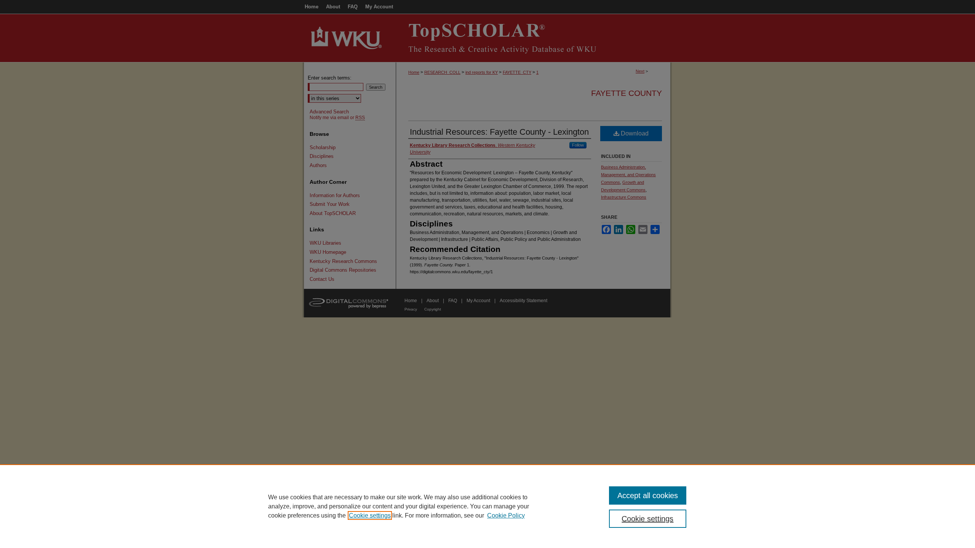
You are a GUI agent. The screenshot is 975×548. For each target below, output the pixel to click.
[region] (487, 506)
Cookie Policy (506, 515)
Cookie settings (370, 515)
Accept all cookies (647, 495)
